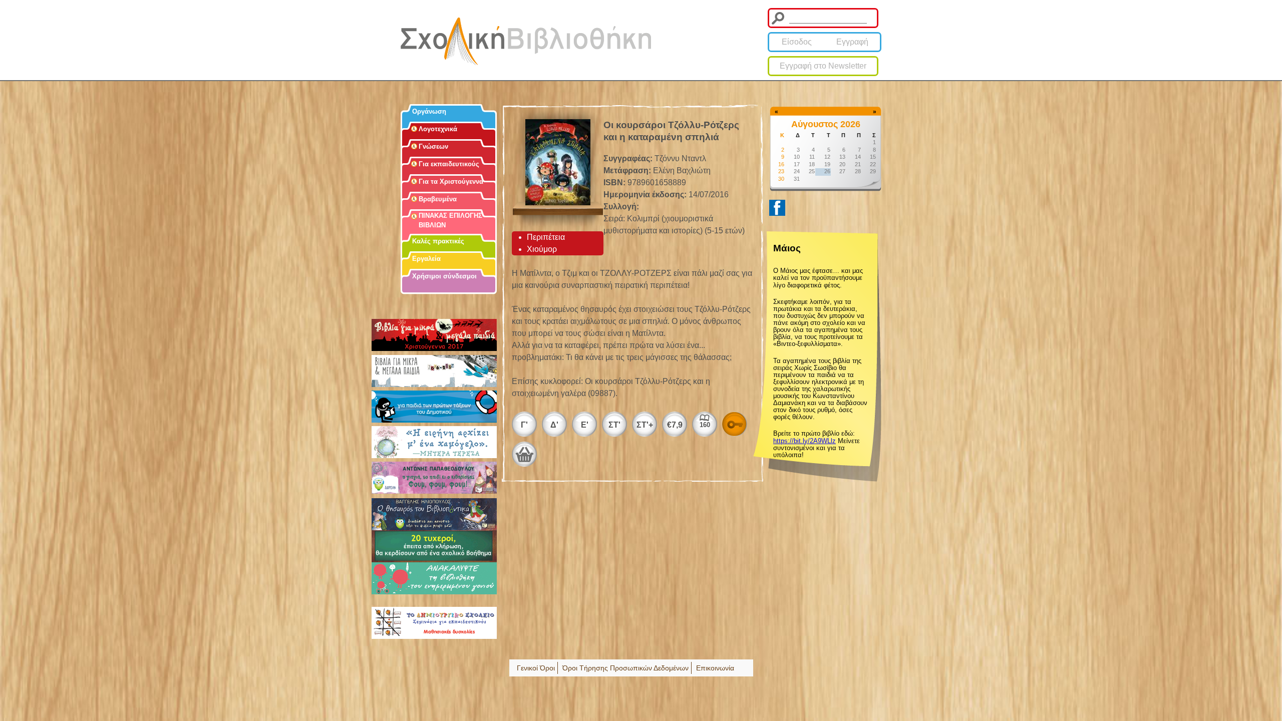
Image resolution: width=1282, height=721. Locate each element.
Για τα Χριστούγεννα (451, 181)
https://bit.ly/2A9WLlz (804, 441)
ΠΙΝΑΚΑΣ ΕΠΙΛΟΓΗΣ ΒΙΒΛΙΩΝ (450, 220)
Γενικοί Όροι (536, 668)
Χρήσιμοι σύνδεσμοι (444, 276)
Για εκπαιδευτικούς (449, 164)
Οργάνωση (429, 111)
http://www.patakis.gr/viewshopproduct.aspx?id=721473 (524, 454)
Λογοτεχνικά (438, 129)
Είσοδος (797, 42)
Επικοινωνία (715, 668)
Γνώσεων (433, 146)
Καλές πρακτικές (438, 241)
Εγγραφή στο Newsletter (823, 66)
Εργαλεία (426, 258)
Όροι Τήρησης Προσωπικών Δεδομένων (625, 668)
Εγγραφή (852, 42)
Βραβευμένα (438, 199)
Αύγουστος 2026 (825, 124)
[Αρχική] (526, 41)
